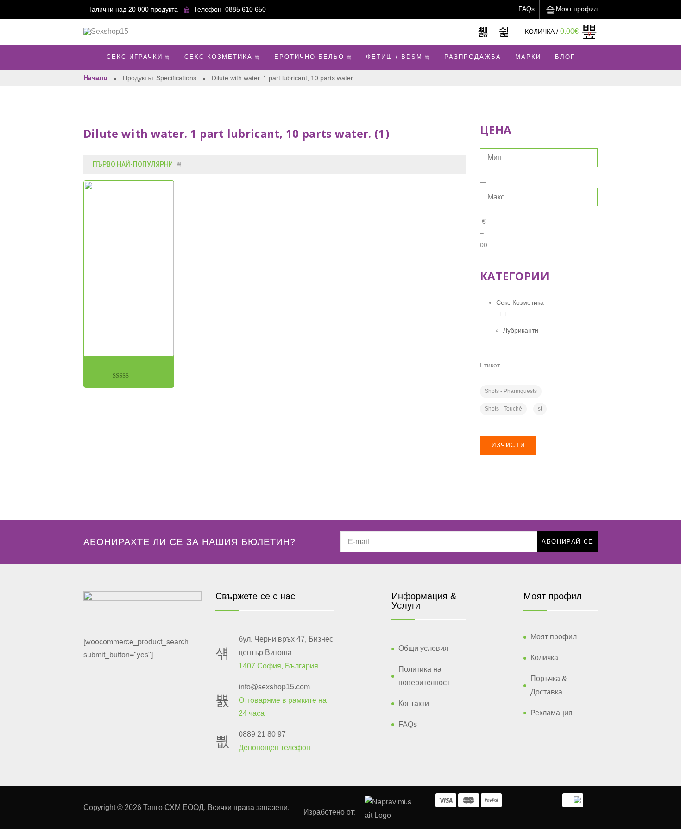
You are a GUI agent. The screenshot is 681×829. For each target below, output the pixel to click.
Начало (95, 78)
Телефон (207, 9)
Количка (544, 658)
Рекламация (551, 713)
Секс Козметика (218, 56)
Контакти (413, 703)
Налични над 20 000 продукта (132, 9)
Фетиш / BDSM (394, 56)
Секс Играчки (135, 56)
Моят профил (577, 9)
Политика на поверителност (424, 676)
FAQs (526, 9)
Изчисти (508, 445)
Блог (565, 56)
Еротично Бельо (309, 56)
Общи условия (423, 648)
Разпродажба (472, 56)
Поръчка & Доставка (548, 685)
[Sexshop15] (105, 31)
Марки (528, 56)
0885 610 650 (245, 9)
